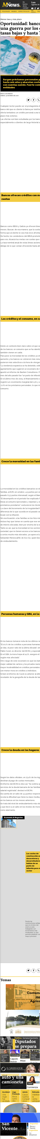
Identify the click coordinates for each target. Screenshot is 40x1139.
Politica (18, 1038)
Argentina (33, 1130)
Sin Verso (33, 11)
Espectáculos (23, 11)
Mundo (14, 11)
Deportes (34, 1124)
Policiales (6, 11)
